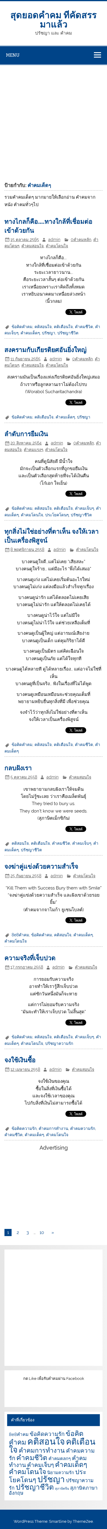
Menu (13, 55)
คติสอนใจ (43, 326)
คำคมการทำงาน (53, 1128)
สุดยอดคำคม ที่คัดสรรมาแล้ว (53, 19)
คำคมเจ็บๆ (84, 508)
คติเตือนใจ (63, 326)
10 (42, 1232)
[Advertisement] (53, 121)
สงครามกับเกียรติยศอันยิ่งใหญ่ (45, 349)
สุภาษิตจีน (62, 1488)
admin (54, 239)
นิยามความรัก (60, 1472)
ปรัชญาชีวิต (67, 332)
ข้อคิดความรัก (24, 1128)
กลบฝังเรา (18, 767)
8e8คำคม (20, 934)
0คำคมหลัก (81, 239)
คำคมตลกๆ (59, 1458)
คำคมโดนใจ (32, 514)
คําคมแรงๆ (33, 449)
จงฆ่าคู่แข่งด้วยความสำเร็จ (41, 866)
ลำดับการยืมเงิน (26, 433)
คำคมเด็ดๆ (30, 332)
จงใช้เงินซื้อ (20, 1059)
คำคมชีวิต (84, 326)
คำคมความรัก (82, 1128)
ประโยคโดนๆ (57, 514)
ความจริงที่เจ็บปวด (30, 957)
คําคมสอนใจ (32, 245)
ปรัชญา (48, 332)
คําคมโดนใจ (57, 245)
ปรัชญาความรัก (59, 1043)
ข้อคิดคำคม (22, 326)
